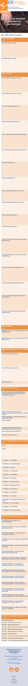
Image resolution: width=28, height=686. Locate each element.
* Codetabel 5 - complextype (9, 474)
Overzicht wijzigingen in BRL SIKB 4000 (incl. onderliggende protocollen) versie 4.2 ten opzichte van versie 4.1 (14, 394)
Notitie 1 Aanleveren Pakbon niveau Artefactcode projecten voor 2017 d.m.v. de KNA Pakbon (15, 413)
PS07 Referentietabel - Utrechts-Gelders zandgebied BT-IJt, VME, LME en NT (13, 601)
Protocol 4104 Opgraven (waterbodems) (12, 267)
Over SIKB (14, 683)
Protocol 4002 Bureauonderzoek (11, 106)
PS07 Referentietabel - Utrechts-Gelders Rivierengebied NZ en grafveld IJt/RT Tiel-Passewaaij (13, 590)
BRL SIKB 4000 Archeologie (9, 43)
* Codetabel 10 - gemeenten (9, 492)
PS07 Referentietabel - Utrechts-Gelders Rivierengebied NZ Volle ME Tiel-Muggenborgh (15, 595)
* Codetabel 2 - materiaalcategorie (11, 463)
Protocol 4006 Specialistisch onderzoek (12, 190)
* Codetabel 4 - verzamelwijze (10, 471)
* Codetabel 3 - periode (8, 467)
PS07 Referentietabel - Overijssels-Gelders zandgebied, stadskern (14, 533)
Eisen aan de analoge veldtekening (11, 431)
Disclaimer (14, 676)
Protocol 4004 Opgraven (8, 162)
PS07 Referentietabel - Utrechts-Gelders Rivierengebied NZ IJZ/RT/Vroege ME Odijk (14, 570)
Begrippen (14, 679)
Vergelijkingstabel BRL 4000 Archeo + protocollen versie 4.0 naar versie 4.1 (12, 428)
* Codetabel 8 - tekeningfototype (11, 485)
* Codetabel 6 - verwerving (9, 478)
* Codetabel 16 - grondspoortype (11, 510)
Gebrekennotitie (6, 420)
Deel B (3, 448)
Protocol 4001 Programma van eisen (12, 78)
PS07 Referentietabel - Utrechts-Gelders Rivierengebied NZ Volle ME (13, 552)
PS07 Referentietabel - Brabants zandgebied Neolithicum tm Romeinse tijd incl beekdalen (14, 558)
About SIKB (14, 681)
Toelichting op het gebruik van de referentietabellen (11, 521)
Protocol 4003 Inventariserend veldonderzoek (14, 134)
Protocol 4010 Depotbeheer (9, 215)
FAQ (14, 677)
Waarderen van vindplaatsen (9, 435)
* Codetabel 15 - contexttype (9, 506)
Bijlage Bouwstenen (7, 382)
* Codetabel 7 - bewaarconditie (10, 481)
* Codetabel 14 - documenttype (10, 503)
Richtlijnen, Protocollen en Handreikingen (22, 3)
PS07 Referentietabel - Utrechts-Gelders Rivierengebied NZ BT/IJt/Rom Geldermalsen (14, 583)
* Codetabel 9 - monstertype (9, 488)
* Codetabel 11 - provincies (9, 496)
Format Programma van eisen (10, 354)
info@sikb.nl (18, 663)
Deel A (3, 445)
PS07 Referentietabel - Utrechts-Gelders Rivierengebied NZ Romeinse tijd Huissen (13, 577)
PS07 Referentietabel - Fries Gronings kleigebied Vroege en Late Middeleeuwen (13, 564)
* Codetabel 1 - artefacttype (9, 460)
